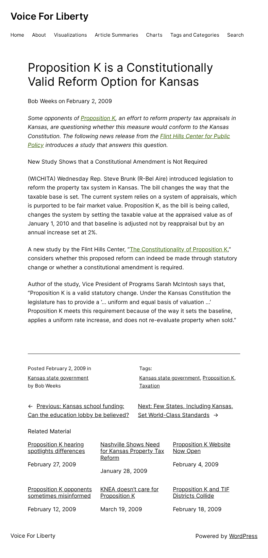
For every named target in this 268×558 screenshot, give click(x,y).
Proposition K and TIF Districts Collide (201, 492)
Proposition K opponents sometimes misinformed (60, 492)
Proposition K (98, 118)
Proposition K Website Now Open (201, 448)
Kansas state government (58, 378)
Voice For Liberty (49, 16)
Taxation (149, 386)
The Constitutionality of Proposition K (178, 249)
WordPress (243, 535)
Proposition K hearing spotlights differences (56, 448)
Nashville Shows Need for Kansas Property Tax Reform (132, 451)
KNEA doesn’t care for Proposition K (129, 492)
